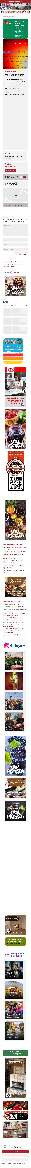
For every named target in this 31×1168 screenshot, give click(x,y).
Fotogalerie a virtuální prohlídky (12, 551)
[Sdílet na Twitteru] (9, 205)
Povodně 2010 (7, 558)
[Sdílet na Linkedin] (12, 205)
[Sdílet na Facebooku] (6, 205)
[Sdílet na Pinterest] (15, 205)
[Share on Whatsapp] (18, 205)
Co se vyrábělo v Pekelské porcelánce (13, 570)
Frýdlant (5, 568)
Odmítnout (15, 1156)
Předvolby (15, 1160)
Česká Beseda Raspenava (10, 166)
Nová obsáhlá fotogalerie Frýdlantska (13, 554)
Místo (9, 164)
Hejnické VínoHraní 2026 (18, 604)
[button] (28, 1143)
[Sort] (7, 302)
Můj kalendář (12, 183)
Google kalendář (13, 185)
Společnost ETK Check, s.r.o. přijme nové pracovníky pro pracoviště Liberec (14, 624)
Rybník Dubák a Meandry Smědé (12, 565)
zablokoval (15, 1053)
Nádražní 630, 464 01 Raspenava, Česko (13, 168)
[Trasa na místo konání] (24, 177)
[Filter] (4, 302)
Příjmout (15, 1151)
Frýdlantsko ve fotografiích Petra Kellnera (14, 547)
